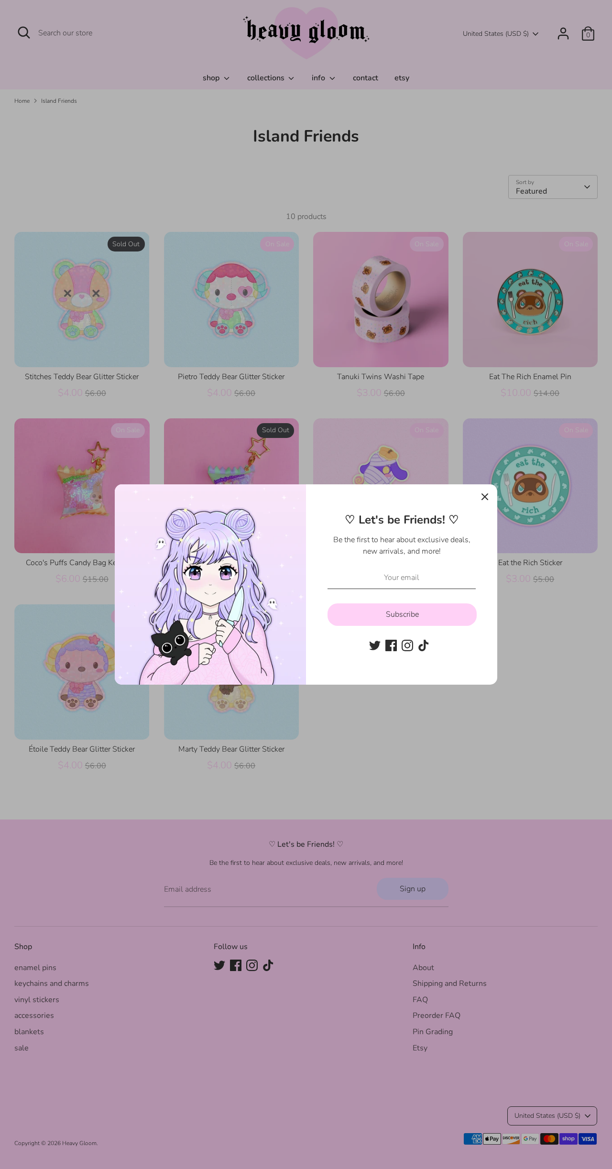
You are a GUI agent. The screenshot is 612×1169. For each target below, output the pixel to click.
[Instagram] (407, 645)
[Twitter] (375, 645)
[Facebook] (391, 645)
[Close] (484, 496)
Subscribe (402, 614)
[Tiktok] (423, 645)
